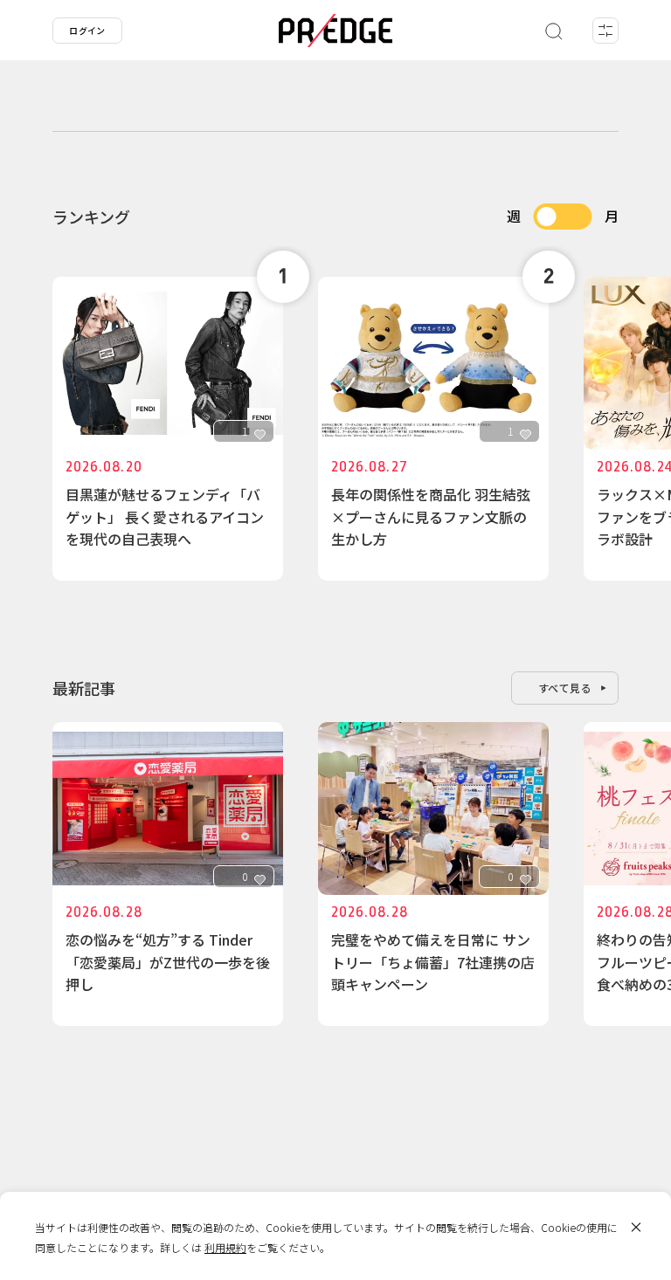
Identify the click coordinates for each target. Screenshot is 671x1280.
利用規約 (225, 1247)
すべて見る (565, 687)
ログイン (87, 30)
